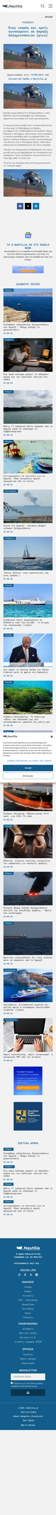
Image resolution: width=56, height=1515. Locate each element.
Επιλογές (28, 775)
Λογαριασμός (28, 1363)
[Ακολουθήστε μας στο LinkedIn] (36, 1274)
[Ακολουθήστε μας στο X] (31, 1274)
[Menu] (50, 6)
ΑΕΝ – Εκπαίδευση (28, 1299)
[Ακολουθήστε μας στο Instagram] (19, 1274)
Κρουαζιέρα (28, 1304)
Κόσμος (27, 1291)
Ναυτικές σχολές (28, 1332)
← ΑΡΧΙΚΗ (47, 16)
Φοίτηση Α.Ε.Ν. (28, 1337)
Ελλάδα (27, 1286)
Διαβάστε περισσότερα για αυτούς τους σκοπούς (29, 760)
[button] (51, 736)
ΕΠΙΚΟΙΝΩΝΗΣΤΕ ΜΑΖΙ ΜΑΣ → (28, 1263)
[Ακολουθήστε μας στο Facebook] (25, 1274)
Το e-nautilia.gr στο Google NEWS (28, 246)
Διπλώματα (28, 1328)
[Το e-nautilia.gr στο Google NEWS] (28, 235)
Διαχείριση (37, 1416)
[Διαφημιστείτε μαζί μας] (28, 269)
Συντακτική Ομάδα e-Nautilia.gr (28, 78)
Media (28, 1313)
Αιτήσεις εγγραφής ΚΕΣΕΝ (28, 1341)
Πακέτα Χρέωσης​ (28, 1358)
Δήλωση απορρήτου (21, 1416)
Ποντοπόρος (28, 1308)
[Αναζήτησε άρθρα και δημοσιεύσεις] (43, 6)
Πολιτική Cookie (28, 1412)
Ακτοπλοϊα (28, 1295)
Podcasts (28, 1317)
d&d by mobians (28, 1425)
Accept (28, 768)
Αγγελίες (28, 1354)
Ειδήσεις (28, 22)
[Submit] (28, 1392)
